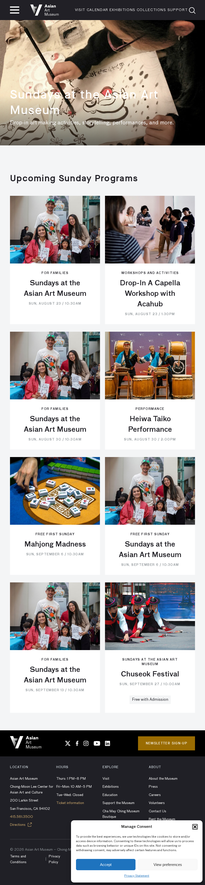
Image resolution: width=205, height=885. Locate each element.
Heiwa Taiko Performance (150, 424)
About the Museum (163, 778)
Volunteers (157, 803)
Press (153, 786)
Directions (18, 825)
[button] (195, 826)
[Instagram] (86, 743)
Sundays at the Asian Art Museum (55, 288)
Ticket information (70, 803)
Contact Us (157, 811)
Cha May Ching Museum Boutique (121, 814)
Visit (80, 10)
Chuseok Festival (150, 674)
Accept (106, 864)
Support (178, 10)
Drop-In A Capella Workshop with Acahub (150, 294)
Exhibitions (123, 10)
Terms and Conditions (18, 859)
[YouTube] (97, 743)
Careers (155, 795)
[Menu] (14, 10)
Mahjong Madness (55, 544)
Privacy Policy (54, 859)
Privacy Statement (136, 875)
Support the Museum (118, 803)
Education (110, 795)
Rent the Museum (162, 819)
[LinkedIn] (107, 743)
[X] (68, 743)
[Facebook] (77, 743)
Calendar (97, 10)
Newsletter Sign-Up (166, 743)
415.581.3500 (21, 817)
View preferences (168, 864)
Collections (151, 10)
